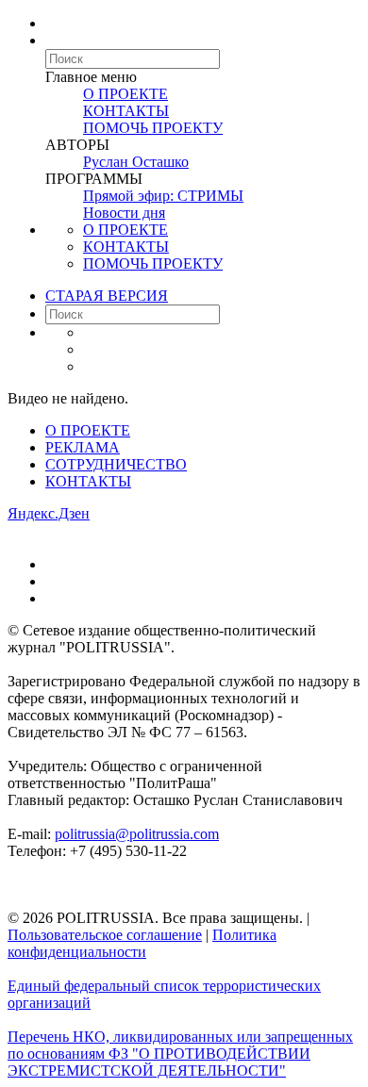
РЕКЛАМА (82, 447)
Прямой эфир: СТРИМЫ (163, 196)
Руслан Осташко (136, 162)
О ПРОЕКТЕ (125, 94)
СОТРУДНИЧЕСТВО (116, 464)
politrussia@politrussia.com (137, 834)
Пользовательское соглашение (105, 935)
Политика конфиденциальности (142, 943)
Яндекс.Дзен (49, 513)
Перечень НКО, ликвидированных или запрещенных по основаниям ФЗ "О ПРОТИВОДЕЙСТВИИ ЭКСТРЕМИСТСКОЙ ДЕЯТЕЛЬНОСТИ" (180, 1054)
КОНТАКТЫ (126, 111)
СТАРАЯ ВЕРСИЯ (106, 296)
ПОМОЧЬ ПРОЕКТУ (153, 128)
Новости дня (124, 213)
